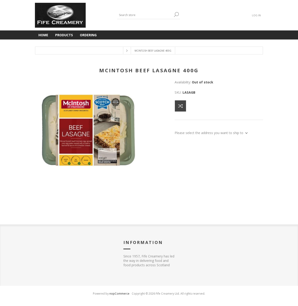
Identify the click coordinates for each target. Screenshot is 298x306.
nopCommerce (119, 294)
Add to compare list (180, 106)
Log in (256, 15)
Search (176, 14)
